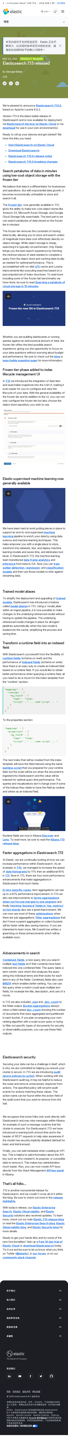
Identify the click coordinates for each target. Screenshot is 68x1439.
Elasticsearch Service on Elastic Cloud (31, 124)
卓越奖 (10, 1336)
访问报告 (61, 3)
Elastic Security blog (46, 1227)
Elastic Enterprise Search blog (35, 1223)
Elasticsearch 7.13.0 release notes (30, 156)
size (35, 1002)
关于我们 (11, 1290)
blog (57, 356)
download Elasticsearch (38, 1245)
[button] (60, 45)
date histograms (16, 871)
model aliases (19, 606)
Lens (6, 839)
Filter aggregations (48, 917)
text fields (18, 963)
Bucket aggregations (36, 1005)
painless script (12, 767)
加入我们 (11, 1299)
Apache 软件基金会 (38, 1418)
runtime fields (12, 658)
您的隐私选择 (26, 1425)
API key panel (55, 1170)
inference (9, 563)
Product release (32, 58)
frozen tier (15, 204)
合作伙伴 (11, 1309)
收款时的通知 (12, 1425)
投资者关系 (12, 1327)
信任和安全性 (13, 1318)
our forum (39, 1253)
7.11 (7, 875)
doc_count (52, 1002)
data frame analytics (37, 560)
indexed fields (31, 662)
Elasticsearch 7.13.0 (48, 105)
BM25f (7, 983)
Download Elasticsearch (23, 150)
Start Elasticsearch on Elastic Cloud (31, 145)
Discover (48, 835)
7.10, (19, 867)
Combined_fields (13, 960)
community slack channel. (19, 1257)
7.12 (8, 381)
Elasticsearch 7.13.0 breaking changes (33, 161)
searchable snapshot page (20, 360)
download (9, 128)
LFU (37, 266)
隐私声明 (26, 1391)
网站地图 (36, 1391)
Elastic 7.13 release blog (49, 1219)
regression (33, 567)
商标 (9, 1391)
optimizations (44, 913)
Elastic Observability (26, 1211)
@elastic (22, 1253)
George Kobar (14, 71)
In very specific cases (17, 890)
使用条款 (16, 1391)
